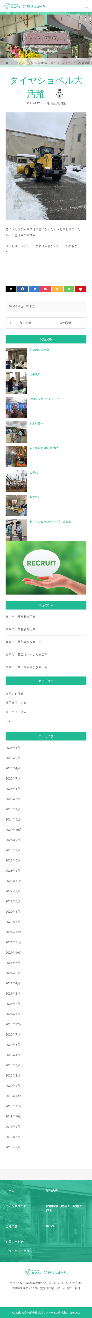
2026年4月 (13, 768)
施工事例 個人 (16, 712)
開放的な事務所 (39, 349)
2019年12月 (14, 1096)
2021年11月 (14, 942)
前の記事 (26, 322)
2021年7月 (13, 963)
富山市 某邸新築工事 (21, 617)
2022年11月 (14, 881)
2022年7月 (13, 891)
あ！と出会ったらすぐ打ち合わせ (50, 521)
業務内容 (52, 1191)
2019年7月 (13, 1147)
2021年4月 (13, 983)
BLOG (50, 1226)
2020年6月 (13, 1045)
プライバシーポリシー (21, 1251)
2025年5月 (13, 789)
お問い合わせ (15, 1241)
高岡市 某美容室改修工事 (24, 642)
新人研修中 (36, 423)
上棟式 (34, 472)
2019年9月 (13, 1127)
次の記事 (66, 322)
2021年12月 (14, 932)
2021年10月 (14, 952)
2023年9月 (13, 850)
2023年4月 (13, 870)
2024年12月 (14, 819)
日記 (63, 103)
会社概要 (12, 1226)
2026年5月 (13, 758)
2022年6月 (13, 901)
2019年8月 (13, 1137)
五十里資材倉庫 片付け (44, 448)
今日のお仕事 (51, 103)
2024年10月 (14, 830)
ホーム (10, 1191)
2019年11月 (14, 1106)
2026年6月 (13, 748)
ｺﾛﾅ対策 (35, 497)
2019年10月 (14, 1116)
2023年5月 (13, 860)
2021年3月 (13, 993)
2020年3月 (13, 1065)
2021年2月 (13, 1004)
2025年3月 (13, 799)
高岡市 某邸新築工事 (21, 629)
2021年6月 (13, 973)
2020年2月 (13, 1075)
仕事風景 (35, 374)
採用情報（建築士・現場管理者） (64, 1208)
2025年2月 (13, 809)
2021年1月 (13, 1014)
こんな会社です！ (18, 1206)
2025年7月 (13, 778)
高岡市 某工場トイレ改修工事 (26, 654)
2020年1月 (13, 1086)
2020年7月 (13, 1034)
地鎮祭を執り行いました (45, 398)
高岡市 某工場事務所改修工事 (26, 667)
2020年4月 (13, 1055)
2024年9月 (13, 840)
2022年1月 (13, 922)
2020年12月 (14, 1024)
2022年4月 (13, 911)
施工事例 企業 (16, 703)
